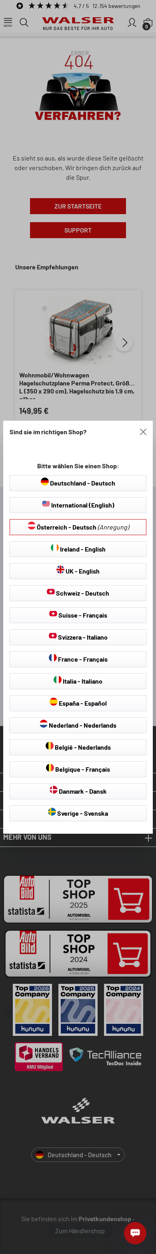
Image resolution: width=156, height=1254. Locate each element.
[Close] (143, 431)
